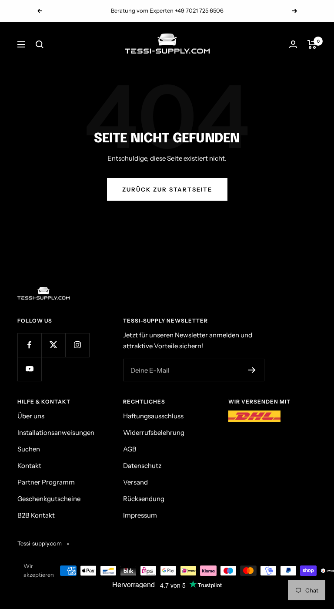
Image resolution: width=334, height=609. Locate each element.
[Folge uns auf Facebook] (29, 345)
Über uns (30, 416)
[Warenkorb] (312, 44)
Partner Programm (46, 482)
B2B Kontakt (36, 515)
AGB (130, 449)
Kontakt (29, 465)
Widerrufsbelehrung (153, 432)
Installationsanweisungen (55, 432)
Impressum (140, 515)
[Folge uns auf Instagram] (77, 345)
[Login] (293, 44)
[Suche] (39, 44)
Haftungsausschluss (153, 416)
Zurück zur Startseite (167, 189)
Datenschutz (142, 465)
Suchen (28, 449)
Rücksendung (143, 499)
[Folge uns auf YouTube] (29, 369)
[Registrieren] (252, 370)
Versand (135, 482)
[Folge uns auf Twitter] (53, 345)
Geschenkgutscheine (48, 499)
